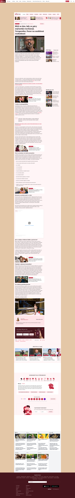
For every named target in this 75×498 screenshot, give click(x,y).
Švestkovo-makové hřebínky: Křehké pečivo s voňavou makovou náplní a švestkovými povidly (54, 440)
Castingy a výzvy (28, 488)
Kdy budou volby (46, 476)
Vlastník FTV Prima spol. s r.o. (20, 493)
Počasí (42, 476)
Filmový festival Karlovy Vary (37, 1)
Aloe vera (38, 477)
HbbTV (17, 489)
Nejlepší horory (29, 476)
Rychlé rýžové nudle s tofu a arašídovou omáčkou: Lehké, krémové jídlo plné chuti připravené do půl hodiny (54, 445)
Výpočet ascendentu (50, 477)
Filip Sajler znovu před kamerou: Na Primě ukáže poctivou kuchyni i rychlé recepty (56, 96)
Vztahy (17, 1)
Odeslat (31, 334)
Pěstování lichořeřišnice (43, 477)
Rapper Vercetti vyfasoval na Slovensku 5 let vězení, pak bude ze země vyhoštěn (32, 464)
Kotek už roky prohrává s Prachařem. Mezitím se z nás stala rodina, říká (31, 448)
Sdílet (42, 24)
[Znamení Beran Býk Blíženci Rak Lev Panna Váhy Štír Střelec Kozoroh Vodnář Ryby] (26, 334)
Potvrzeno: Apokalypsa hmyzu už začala (42, 439)
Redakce (27, 493)
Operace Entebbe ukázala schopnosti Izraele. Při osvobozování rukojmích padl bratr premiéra (43, 445)
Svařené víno (27, 477)
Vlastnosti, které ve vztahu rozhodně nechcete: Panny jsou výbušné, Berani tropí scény (35, 148)
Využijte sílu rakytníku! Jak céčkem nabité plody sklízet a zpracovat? (43, 460)
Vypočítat (50, 411)
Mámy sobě (47, 1)
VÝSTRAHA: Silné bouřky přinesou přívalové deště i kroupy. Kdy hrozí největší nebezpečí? (20, 444)
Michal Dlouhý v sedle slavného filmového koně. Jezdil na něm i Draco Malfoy (21, 359)
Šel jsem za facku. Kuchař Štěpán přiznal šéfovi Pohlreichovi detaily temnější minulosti (31, 444)
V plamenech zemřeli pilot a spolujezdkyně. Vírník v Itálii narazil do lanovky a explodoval (20, 448)
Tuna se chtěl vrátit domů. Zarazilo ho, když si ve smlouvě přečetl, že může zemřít (35, 359)
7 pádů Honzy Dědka (19, 477)
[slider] (29, 50)
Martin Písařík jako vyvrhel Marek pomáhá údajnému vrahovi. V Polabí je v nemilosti (49, 359)
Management (28, 485)
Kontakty (27, 489)
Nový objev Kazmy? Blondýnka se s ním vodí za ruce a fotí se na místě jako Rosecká (32, 469)
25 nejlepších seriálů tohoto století (20, 459)
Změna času (36, 476)
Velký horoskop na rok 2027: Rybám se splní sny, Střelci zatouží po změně (39, 18)
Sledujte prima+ (29, 1)
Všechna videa (55, 50)
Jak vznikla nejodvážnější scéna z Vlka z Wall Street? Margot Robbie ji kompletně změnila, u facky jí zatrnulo (20, 469)
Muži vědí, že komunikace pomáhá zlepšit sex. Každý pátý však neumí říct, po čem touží (35, 260)
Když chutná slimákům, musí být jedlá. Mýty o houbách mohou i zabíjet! (42, 469)
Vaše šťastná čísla (37, 396)
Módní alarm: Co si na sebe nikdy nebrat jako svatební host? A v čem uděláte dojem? (55, 18)
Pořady (44, 1)
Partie (40, 476)
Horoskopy (24, 1)
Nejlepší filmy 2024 (23, 476)
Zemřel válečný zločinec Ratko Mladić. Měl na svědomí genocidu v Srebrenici (20, 440)
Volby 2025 (23, 477)
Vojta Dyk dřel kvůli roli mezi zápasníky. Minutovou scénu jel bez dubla (56, 92)
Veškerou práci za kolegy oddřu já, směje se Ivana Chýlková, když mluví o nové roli (31, 440)
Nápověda (27, 492)
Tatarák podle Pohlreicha (33, 477)
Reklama (17, 488)
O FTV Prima (17, 485)
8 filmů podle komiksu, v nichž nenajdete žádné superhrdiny (20, 464)
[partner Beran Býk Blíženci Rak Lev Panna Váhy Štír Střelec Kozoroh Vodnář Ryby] (44, 412)
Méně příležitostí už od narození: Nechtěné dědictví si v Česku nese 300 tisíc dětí (24, 18)
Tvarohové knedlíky (56, 477)
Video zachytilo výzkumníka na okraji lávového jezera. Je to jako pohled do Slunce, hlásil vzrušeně (43, 448)
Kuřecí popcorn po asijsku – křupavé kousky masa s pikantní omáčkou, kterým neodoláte (54, 448)
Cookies (17, 492)
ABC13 (34, 80)
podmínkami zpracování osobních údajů (29, 336)
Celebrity (13, 1)
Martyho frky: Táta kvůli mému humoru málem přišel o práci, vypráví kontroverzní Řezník (31, 460)
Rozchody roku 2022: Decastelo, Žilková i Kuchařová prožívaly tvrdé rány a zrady (35, 100)
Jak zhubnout (18, 476)
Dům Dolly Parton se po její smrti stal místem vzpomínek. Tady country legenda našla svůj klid (42, 464)
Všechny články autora (39, 319)
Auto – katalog (56, 476)
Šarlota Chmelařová (30, 23)
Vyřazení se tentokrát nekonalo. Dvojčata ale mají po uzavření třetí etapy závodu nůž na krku (56, 100)
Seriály (20, 1)
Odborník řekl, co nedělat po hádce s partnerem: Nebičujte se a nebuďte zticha (35, 191)
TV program (33, 476)
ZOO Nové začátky (51, 476)
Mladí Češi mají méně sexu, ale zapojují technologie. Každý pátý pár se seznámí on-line (35, 280)
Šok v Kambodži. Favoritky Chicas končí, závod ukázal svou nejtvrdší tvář (56, 105)
